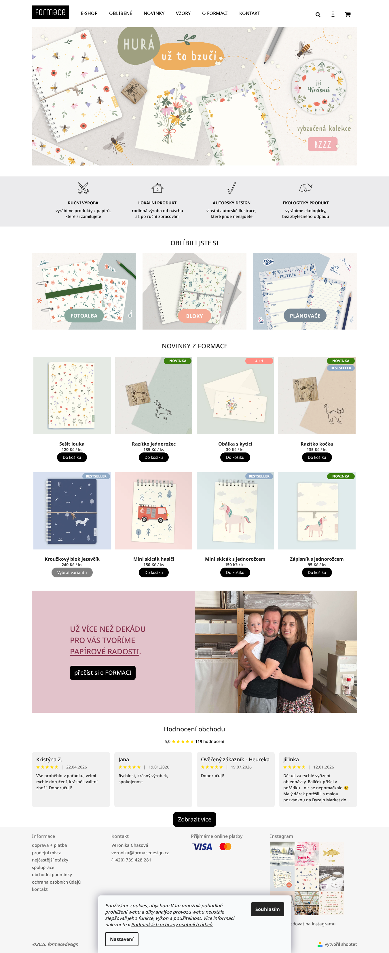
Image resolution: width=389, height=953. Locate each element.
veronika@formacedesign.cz (140, 852)
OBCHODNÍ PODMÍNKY (52, 874)
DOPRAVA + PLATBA (49, 845)
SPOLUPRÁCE (43, 867)
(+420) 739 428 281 (131, 860)
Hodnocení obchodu (194, 728)
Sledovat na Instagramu (311, 924)
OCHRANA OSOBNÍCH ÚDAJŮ (56, 882)
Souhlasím (267, 909)
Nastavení (122, 939)
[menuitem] (90, 13)
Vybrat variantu (72, 572)
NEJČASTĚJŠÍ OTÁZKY (50, 860)
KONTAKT (40, 889)
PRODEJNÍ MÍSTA (47, 852)
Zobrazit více (194, 819)
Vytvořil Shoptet (341, 944)
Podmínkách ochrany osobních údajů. (172, 924)
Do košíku (72, 457)
